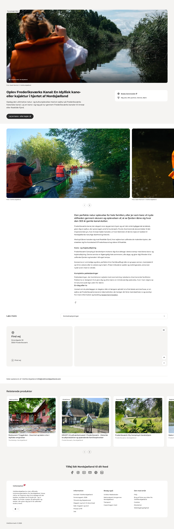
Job (75, 511)
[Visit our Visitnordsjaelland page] (84, 472)
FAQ (135, 494)
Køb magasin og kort (81, 506)
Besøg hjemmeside (128, 94)
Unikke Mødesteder (111, 494)
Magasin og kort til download (84, 503)
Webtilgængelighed (141, 508)
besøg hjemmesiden (109, 295)
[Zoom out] (164, 363)
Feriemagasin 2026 (80, 497)
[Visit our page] (72, 472)
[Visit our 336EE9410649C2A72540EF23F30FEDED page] (90, 472)
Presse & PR (78, 509)
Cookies (137, 502)
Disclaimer (138, 505)
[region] (121, 346)
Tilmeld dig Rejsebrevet (82, 500)
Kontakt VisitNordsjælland (83, 494)
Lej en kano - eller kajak (19, 116)
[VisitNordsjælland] (19, 485)
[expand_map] (164, 330)
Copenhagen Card (110, 505)
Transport (107, 502)
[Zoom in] (164, 357)
